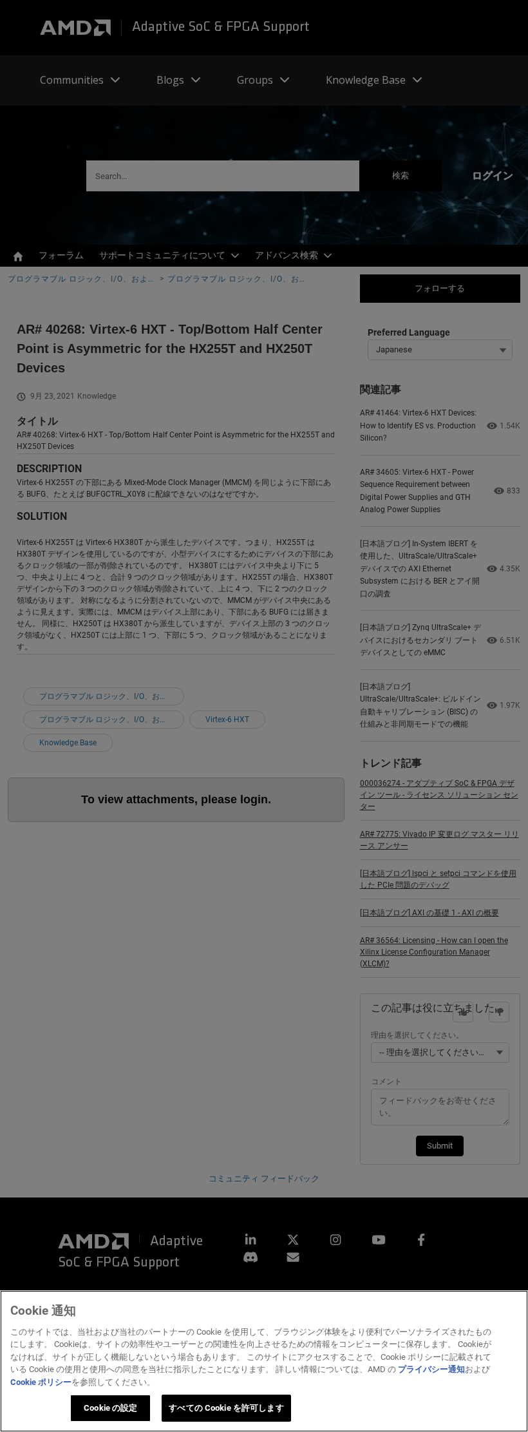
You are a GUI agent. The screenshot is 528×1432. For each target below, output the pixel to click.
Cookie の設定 (110, 1408)
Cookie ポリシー (40, 1382)
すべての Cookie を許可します (226, 1408)
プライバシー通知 (431, 1369)
